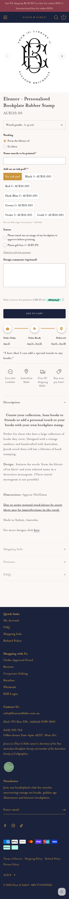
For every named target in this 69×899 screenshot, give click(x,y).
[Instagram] (13, 825)
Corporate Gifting (15, 673)
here (37, 530)
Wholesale (9, 687)
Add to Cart (34, 313)
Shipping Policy (34, 858)
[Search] (56, 18)
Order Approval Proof (18, 660)
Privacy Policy (11, 864)
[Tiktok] (21, 825)
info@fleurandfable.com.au (21, 713)
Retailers (9, 680)
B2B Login (10, 694)
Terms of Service (12, 858)
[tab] (34, 476)
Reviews (8, 667)
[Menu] (5, 17)
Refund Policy (12, 640)
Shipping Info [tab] (13, 549)
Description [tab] (11, 402)
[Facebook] (5, 825)
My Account (11, 620)
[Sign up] (64, 810)
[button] (7, 56)
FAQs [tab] (7, 574)
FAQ (6, 627)
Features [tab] (9, 562)
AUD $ (7, 875)
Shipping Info (12, 634)
